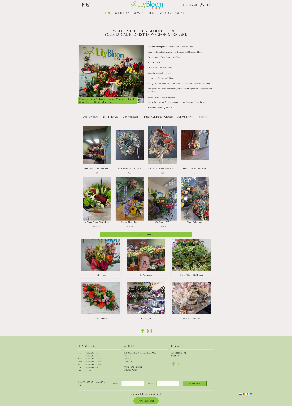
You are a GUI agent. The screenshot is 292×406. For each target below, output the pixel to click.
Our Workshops (131, 116)
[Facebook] (82, 5)
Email (150, 383)
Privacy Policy (130, 369)
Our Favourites (90, 116)
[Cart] (210, 5)
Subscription (205, 116)
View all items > (146, 234)
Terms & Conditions (133, 366)
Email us (175, 355)
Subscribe (195, 383)
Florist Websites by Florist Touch (146, 394)
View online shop (146, 400)
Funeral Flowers (185, 116)
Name (115, 383)
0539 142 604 (191, 5)
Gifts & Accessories (191, 318)
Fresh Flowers (110, 116)
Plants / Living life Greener (158, 116)
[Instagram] (88, 5)
